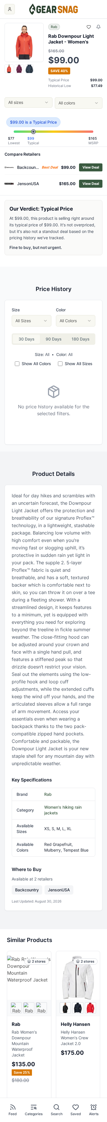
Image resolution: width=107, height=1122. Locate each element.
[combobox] (29, 102)
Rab (54, 27)
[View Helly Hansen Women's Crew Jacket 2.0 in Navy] (78, 1008)
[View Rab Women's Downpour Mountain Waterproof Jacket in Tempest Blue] (41, 1008)
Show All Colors (36, 363)
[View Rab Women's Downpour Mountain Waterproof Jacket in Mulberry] (29, 1008)
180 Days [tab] (81, 339)
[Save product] (89, 27)
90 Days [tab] (54, 339)
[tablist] (53, 339)
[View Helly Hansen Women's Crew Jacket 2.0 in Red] (90, 1008)
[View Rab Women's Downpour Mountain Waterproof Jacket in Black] (16, 1008)
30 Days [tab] (27, 339)
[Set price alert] (98, 27)
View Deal (90, 167)
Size (16, 309)
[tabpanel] (53, 401)
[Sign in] (10, 9)
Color (61, 309)
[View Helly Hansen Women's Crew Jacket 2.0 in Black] (65, 1008)
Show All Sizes (78, 363)
